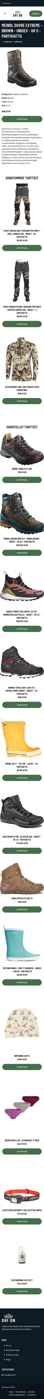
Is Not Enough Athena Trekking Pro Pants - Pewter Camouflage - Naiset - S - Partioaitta (22, 309)
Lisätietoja (22, 119)
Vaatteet (8, 41)
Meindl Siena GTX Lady (22, 468)
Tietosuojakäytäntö (16, 1395)
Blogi (8, 1359)
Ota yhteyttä (20, 1392)
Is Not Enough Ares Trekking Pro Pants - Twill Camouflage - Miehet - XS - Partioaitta (22, 233)
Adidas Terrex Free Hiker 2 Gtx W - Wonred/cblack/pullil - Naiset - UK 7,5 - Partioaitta (22, 614)
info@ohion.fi (7, 3)
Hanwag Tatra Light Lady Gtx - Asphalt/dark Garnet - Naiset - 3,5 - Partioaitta (22, 690)
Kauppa (35, 14)
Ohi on (9, 1345)
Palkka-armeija (12, 1355)
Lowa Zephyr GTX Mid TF (22, 898)
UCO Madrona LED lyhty (22, 1280)
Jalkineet (18, 41)
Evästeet (31, 1392)
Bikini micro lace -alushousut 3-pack (22, 1140)
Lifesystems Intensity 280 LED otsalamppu (22, 1210)
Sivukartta (31, 1395)
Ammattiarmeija (12, 1350)
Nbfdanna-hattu (22, 1055)
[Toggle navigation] (5, 13)
